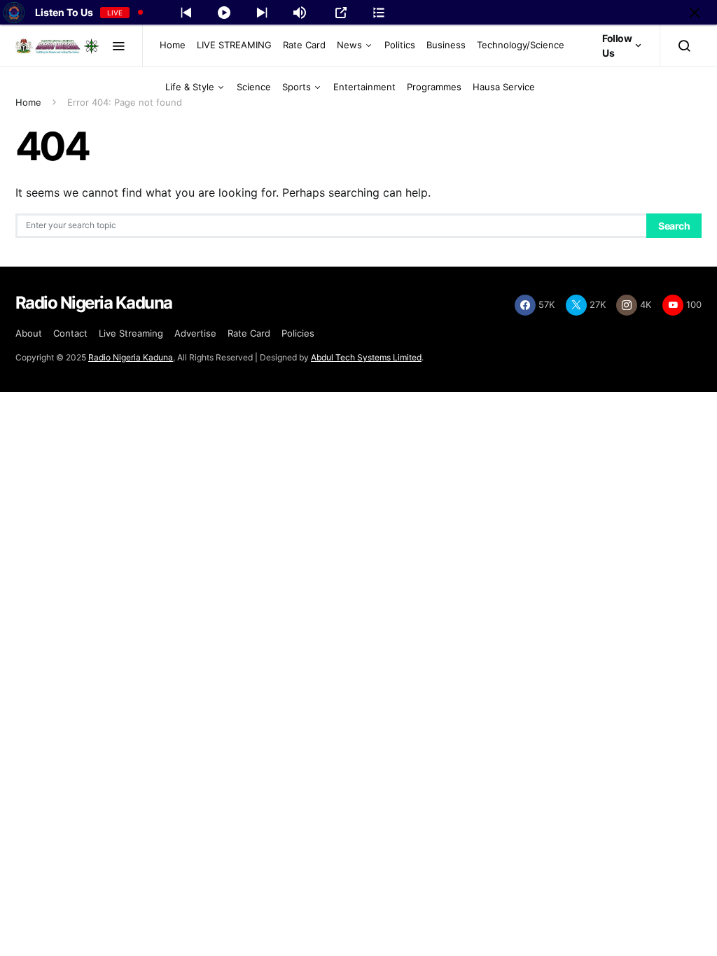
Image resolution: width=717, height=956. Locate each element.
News (349, 44)
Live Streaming (131, 333)
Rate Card (304, 44)
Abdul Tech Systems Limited (366, 357)
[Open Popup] (341, 12)
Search (674, 226)
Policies (297, 333)
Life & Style (189, 86)
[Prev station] (261, 12)
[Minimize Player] (694, 12)
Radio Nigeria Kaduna (130, 357)
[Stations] (378, 12)
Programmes (434, 86)
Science (254, 86)
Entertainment (364, 86)
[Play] (224, 12)
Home (173, 44)
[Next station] (186, 12)
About (28, 333)
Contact (70, 333)
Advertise (195, 333)
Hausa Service (504, 86)
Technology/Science (520, 44)
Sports (296, 86)
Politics (399, 44)
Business (446, 44)
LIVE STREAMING (234, 44)
